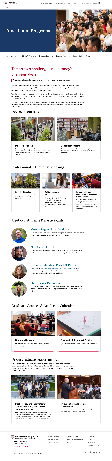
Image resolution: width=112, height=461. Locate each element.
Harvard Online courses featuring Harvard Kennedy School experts (86, 194)
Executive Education (46, 56)
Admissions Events (53, 442)
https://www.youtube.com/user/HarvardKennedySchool (94, 452)
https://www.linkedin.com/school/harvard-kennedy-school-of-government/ (91, 452)
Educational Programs (47, 3)
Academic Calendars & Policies (76, 340)
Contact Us (91, 436)
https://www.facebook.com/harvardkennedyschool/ (86, 452)
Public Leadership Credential (75, 439)
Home (6, 7)
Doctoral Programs (63, 56)
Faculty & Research (72, 3)
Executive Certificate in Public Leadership (60, 268)
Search (106, 3)
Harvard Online (78, 56)
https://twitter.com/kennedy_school (88, 453)
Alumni (95, 3)
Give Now (69, 442)
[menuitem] (47, 3)
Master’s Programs (29, 56)
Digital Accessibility (93, 445)
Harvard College (39, 453)
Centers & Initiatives (85, 3)
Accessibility (91, 442)
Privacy (90, 439)
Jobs (68, 445)
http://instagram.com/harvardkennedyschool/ (97, 453)
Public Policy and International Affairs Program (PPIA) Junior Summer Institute (30, 407)
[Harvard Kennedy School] (17, 3)
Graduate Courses (24, 340)
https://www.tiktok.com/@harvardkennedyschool (100, 452)
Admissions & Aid (60, 3)
